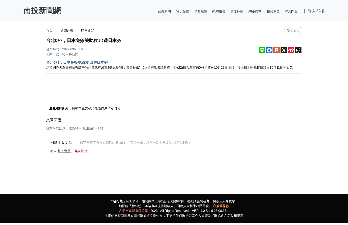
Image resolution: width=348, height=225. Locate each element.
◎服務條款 (221, 206)
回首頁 (294, 30)
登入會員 (64, 151)
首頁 (49, 30)
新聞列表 (66, 30)
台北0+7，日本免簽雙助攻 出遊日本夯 (77, 62)
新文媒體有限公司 (135, 211)
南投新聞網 (42, 10)
